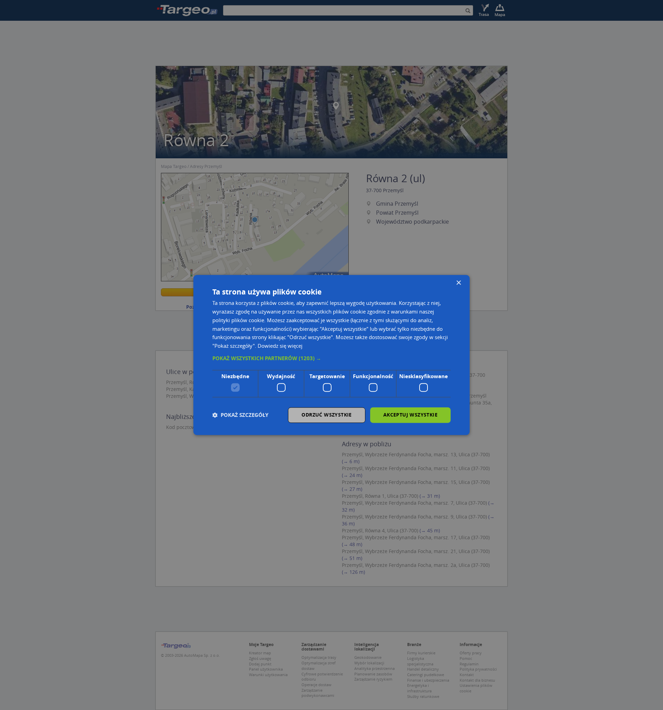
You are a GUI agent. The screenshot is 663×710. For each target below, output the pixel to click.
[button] (331, 358)
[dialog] (331, 355)
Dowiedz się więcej (280, 346)
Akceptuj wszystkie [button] (410, 415)
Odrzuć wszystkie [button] (326, 415)
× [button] (458, 283)
